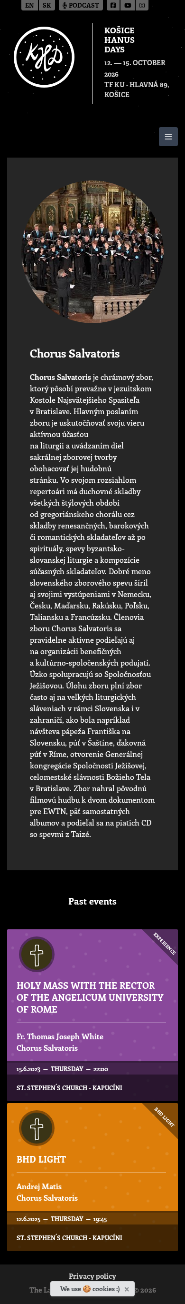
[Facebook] (113, 5)
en (29, 6)
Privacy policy (92, 1277)
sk (47, 6)
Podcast (83, 6)
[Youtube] (128, 5)
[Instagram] (142, 5)
